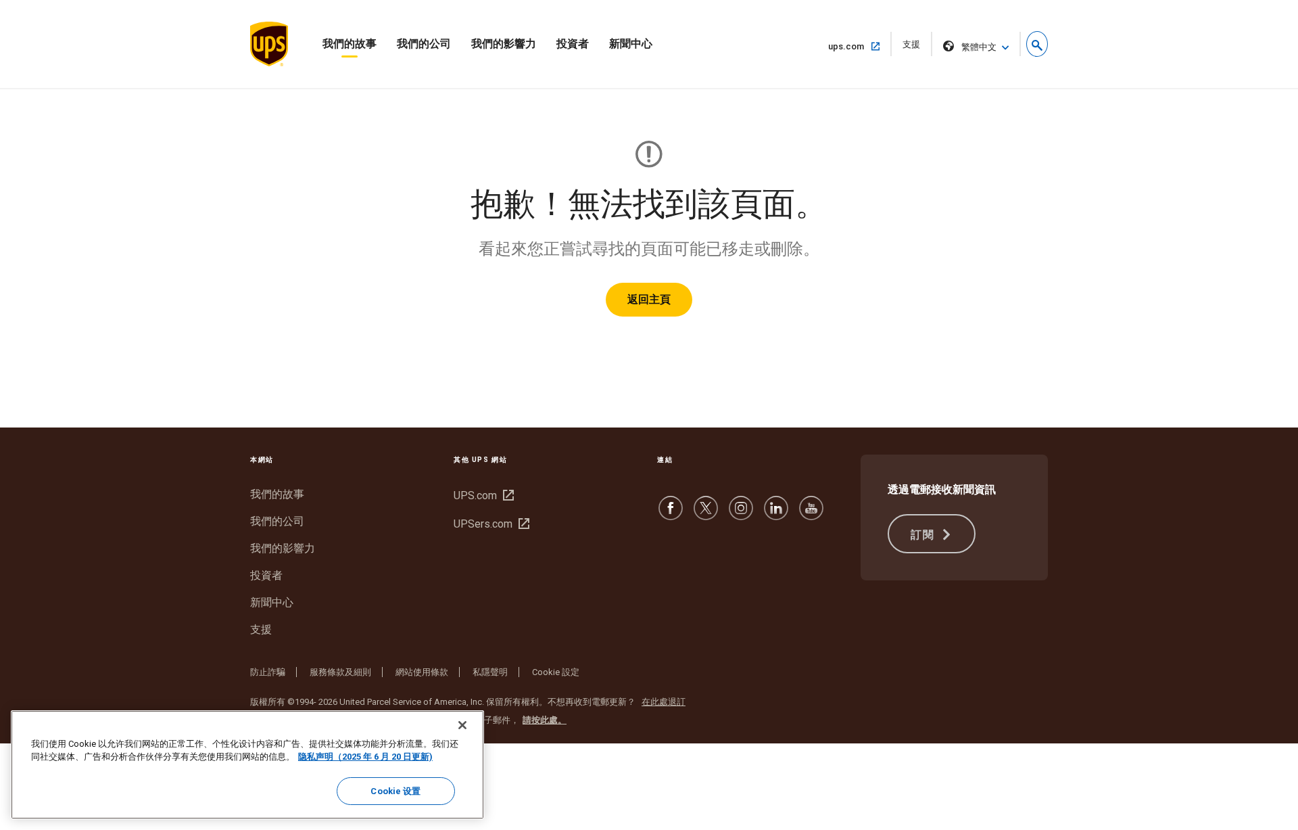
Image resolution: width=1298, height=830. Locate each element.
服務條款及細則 (340, 672)
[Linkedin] (776, 514)
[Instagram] (740, 514)
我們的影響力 (503, 43)
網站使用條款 (421, 672)
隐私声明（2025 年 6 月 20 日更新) (365, 757)
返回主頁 (649, 299)
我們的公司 (424, 43)
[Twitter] (705, 514)
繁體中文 (979, 47)
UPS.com (482, 495)
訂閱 (924, 534)
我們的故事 (349, 43)
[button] (1037, 44)
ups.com (851, 46)
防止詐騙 (267, 672)
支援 (916, 47)
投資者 (572, 43)
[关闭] (462, 725)
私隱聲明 (490, 672)
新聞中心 (630, 43)
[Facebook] (670, 514)
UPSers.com (490, 523)
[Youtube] (811, 514)
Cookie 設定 (555, 672)
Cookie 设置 (395, 791)
